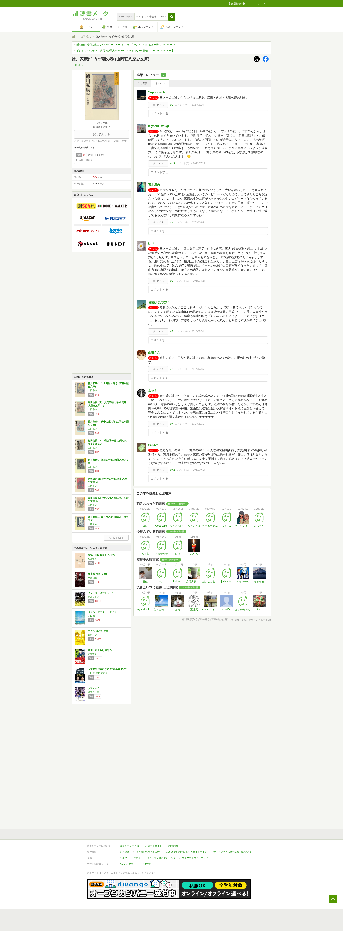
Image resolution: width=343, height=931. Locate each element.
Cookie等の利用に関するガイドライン (186, 852)
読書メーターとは (129, 846)
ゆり (151, 243)
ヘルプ (123, 858)
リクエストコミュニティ (195, 858)
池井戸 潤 (93, 692)
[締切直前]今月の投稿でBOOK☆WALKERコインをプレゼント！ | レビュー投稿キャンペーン (125, 44)
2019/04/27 (199, 281)
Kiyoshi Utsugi (158, 126)
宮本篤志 (154, 184)
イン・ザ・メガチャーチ (101, 593)
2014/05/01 (198, 424)
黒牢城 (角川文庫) (97, 573)
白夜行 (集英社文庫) (98, 631)
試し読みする (101, 134)
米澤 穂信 (92, 577)
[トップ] (73, 37)
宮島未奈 (92, 654)
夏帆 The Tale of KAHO (101, 554)
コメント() (181, 105)
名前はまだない (158, 302)
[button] (171, 17)
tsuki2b (153, 445)
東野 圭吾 (92, 635)
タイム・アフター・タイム (102, 612)
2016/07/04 (198, 331)
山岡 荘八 (86, 36)
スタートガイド (153, 846)
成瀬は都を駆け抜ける (100, 650)
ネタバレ (160, 83)
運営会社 (124, 852)
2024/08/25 (198, 105)
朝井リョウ (93, 596)
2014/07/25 (198, 369)
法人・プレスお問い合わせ (161, 858)
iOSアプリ (147, 864)
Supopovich (156, 92)
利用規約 (173, 846)
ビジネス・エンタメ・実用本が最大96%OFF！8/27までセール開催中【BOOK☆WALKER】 (125, 50)
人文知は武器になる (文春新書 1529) (107, 669)
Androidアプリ (128, 864)
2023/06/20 (198, 222)
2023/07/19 (199, 163)
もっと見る (118, 537)
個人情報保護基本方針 (148, 852)
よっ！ (152, 390)
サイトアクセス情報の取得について (232, 852)
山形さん (154, 352)
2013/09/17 (199, 470)
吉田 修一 (92, 616)
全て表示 (142, 83)
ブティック (94, 688)
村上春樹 (92, 558)
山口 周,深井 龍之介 (97, 673)
